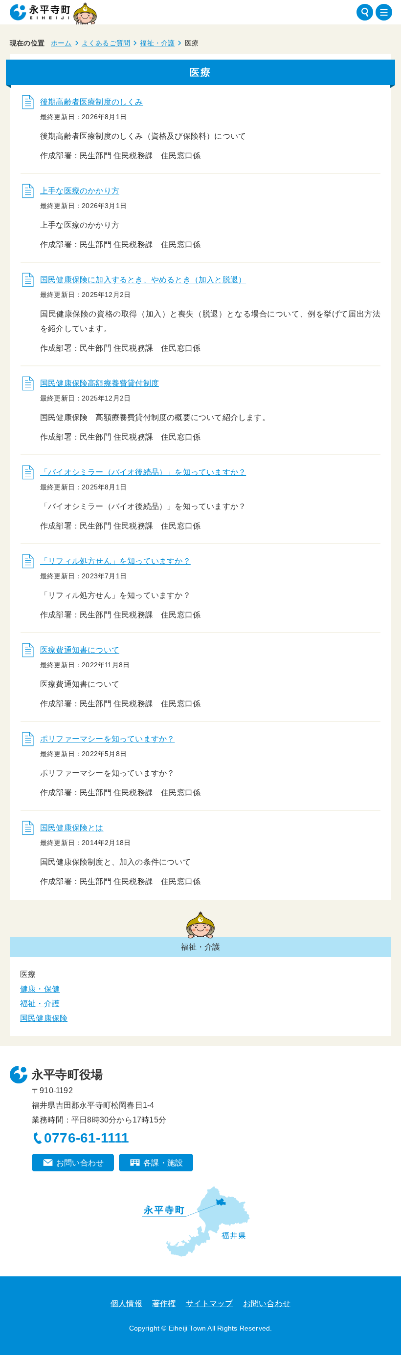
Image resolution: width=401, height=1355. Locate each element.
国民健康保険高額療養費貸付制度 (99, 383)
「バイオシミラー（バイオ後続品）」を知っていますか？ (143, 472)
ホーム (61, 43)
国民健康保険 (43, 1018)
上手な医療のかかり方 (79, 191)
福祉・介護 (157, 43)
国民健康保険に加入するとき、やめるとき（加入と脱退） (143, 279)
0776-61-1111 (86, 1137)
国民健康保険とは (72, 828)
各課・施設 (163, 1163)
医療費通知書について (79, 650)
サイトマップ (209, 1303)
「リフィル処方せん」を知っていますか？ (115, 561)
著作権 (164, 1303)
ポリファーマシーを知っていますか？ (107, 739)
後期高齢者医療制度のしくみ (91, 102)
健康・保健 (40, 989)
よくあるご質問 (106, 43)
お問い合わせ (80, 1163)
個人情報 (126, 1303)
